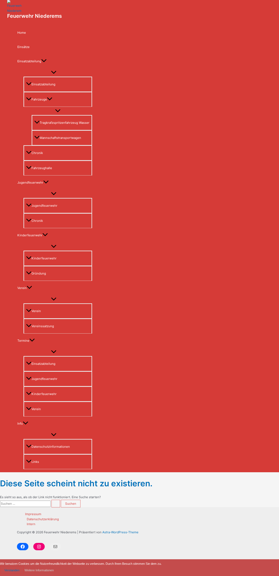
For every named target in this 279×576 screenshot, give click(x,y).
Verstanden (11, 570)
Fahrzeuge (39, 99)
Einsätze (23, 47)
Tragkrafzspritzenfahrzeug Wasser (64, 123)
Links (35, 462)
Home (21, 33)
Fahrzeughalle (41, 168)
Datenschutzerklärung (43, 519)
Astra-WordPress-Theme (120, 532)
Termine (23, 341)
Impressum (33, 514)
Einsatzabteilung (29, 61)
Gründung (38, 273)
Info (20, 423)
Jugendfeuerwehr (30, 182)
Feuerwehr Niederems (34, 16)
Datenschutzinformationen (50, 447)
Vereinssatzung (42, 326)
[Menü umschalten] (53, 72)
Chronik (37, 153)
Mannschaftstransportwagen (60, 138)
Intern (31, 524)
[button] (44, 61)
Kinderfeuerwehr (29, 235)
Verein (22, 288)
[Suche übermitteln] (55, 503)
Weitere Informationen (39, 570)
